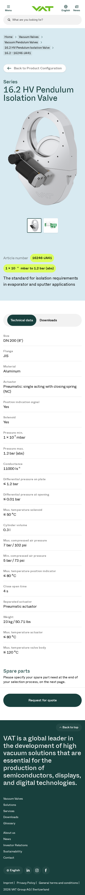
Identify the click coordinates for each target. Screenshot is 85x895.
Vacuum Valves (29, 37)
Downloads (10, 817)
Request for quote (42, 700)
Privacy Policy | (27, 883)
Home (8, 37)
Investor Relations (15, 845)
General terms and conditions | (59, 883)
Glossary (9, 823)
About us (9, 833)
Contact (8, 857)
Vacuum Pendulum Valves (21, 42)
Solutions (9, 805)
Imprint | (9, 883)
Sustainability (12, 851)
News (7, 839)
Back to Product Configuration (38, 68)
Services (8, 811)
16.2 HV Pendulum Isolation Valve (27, 47)
